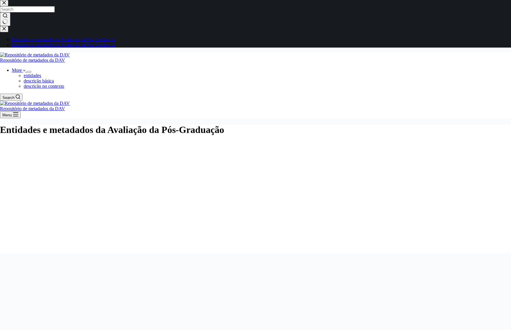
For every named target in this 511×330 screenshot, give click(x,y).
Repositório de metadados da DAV (32, 60)
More (17, 70)
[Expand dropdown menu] (29, 72)
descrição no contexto (44, 86)
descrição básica (39, 80)
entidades (32, 75)
